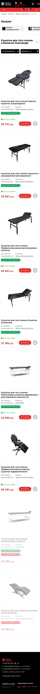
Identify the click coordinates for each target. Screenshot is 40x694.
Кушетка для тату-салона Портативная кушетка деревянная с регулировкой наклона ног (20, 395)
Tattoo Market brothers (24, 109)
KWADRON (19, 403)
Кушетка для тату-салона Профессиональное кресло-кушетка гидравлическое (15, 469)
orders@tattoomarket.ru (12, 666)
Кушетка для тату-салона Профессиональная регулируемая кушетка (19, 248)
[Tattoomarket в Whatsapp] (16, 3)
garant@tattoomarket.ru (12, 669)
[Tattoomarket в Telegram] (20, 3)
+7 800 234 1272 (8, 663)
